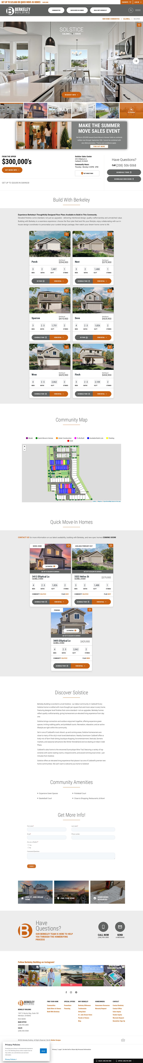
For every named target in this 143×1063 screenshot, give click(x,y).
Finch (77, 374)
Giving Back (82, 1012)
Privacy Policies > (11, 1059)
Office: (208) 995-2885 (124, 1061)
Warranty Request (100, 1008)
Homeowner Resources (102, 1005)
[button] (130, 10)
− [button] (24, 449)
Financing (67, 1008)
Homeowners (100, 1001)
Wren (34, 374)
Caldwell (126, 19)
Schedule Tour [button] (122, 172)
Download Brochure (123, 179)
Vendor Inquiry (117, 1015)
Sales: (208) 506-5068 (104, 1061)
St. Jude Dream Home (85, 1015)
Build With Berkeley (100, 10)
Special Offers (69, 1001)
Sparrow (36, 318)
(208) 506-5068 (124, 165)
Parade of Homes (83, 1018)
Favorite (125, 2)
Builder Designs (56, 1040)
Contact (116, 1001)
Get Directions (88, 173)
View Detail (57, 281)
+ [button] (24, 446)
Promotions (67, 1005)
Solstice (137, 19)
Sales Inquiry (117, 1012)
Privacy (54, 1049)
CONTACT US (23, 537)
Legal (60, 1049)
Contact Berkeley (118, 1005)
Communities (56, 10)
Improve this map (116, 501)
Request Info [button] (70, 95)
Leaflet (94, 501)
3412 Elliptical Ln (40, 577)
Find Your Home (52, 1001)
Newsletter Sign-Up (119, 1021)
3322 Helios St (81, 577)
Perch (34, 261)
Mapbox (100, 501)
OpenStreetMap (107, 501)
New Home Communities (111, 19)
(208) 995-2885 (23, 1025)
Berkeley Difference (84, 1005)
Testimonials (82, 1008)
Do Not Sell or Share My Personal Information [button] (77, 1049)
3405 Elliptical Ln (62, 641)
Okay (43, 1051)
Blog (79, 1021)
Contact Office (117, 1008)
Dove (77, 318)
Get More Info (11, 170)
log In (137, 2)
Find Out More (99, 146)
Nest (77, 261)
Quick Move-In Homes (77, 10)
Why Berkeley (83, 1001)
